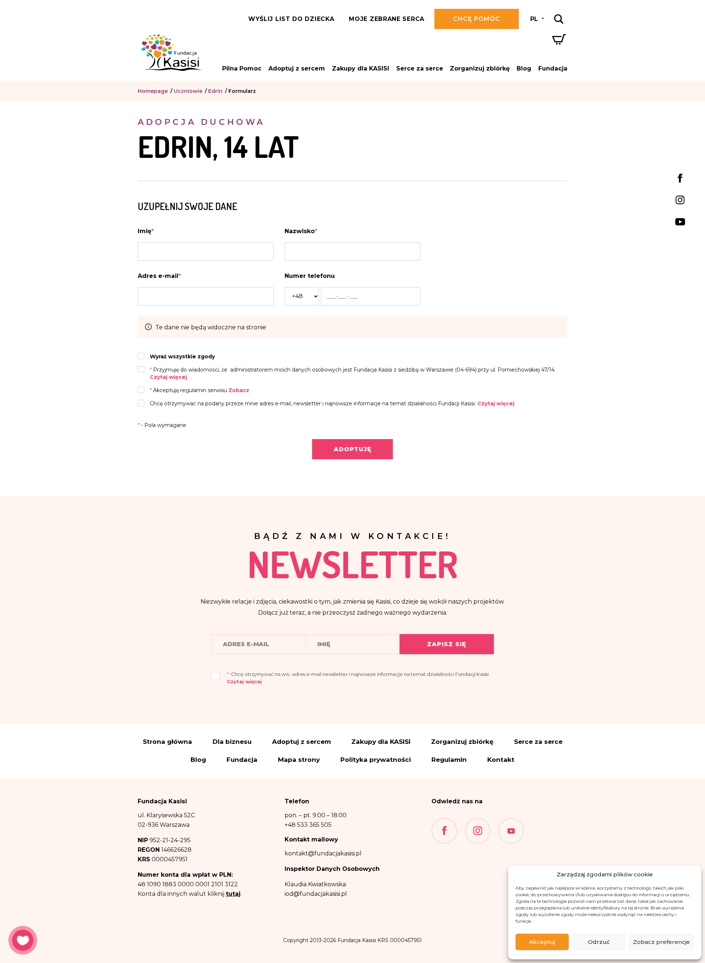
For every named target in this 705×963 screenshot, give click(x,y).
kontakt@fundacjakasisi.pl (323, 853)
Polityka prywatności (375, 759)
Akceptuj (542, 941)
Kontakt (500, 759)
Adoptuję (353, 449)
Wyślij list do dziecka (291, 18)
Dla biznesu (232, 741)
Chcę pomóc (476, 18)
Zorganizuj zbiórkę (480, 68)
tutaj (233, 893)
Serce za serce (419, 68)
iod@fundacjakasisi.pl (316, 893)
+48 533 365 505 (308, 824)
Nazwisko (301, 231)
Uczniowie (188, 91)
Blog (524, 68)
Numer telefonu (310, 275)
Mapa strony (299, 759)
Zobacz (238, 390)
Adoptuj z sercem (296, 68)
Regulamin (449, 759)
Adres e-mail (159, 275)
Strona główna (167, 741)
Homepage (153, 91)
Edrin (215, 91)
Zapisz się (446, 644)
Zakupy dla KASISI (360, 68)
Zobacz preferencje (661, 941)
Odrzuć (599, 941)
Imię (146, 231)
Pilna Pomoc (241, 68)
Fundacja (552, 68)
